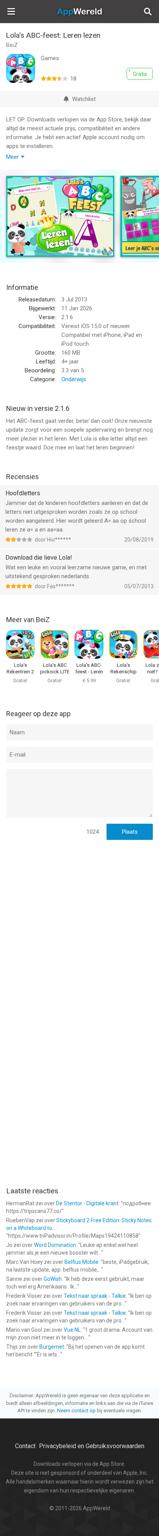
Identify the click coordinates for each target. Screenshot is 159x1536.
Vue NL (72, 1330)
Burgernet (51, 1347)
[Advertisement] (79, 927)
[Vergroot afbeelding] (60, 216)
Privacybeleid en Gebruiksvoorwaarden (91, 1446)
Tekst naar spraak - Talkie (95, 1296)
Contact (25, 1446)
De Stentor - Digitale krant (87, 1203)
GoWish (53, 1279)
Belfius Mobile (81, 1262)
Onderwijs (73, 379)
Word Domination (55, 1245)
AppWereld (79, 11)
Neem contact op (76, 1410)
